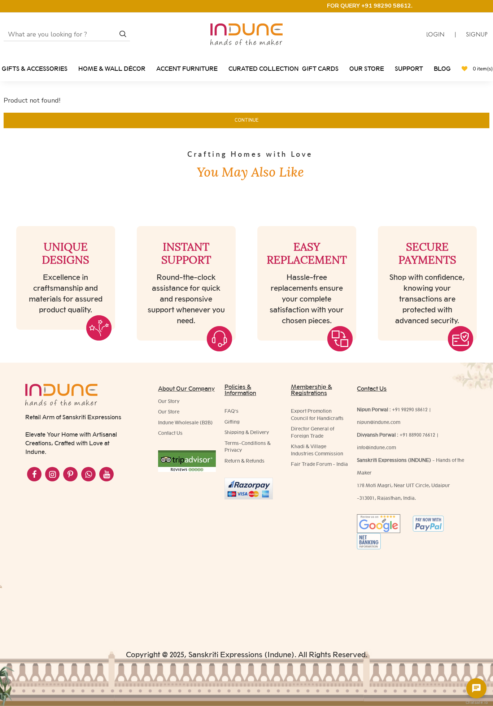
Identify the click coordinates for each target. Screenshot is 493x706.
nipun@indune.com (378, 422)
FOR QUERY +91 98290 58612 (369, 6)
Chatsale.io (476, 702)
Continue (246, 120)
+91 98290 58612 (410, 409)
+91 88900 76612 (417, 435)
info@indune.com (376, 447)
